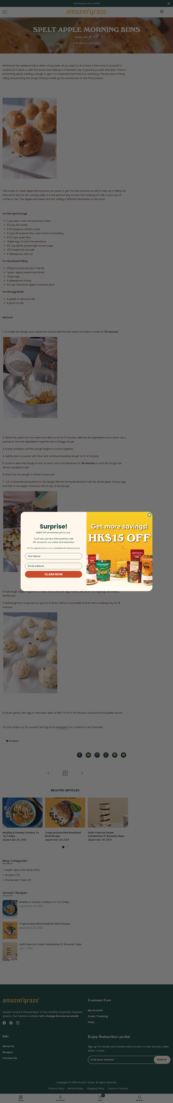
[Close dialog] (149, 515)
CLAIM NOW (53, 574)
